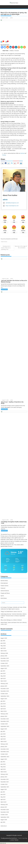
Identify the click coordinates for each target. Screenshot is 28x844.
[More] (24, 47)
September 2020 (5, 817)
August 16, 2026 (5, 519)
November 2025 (5, 660)
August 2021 (4, 789)
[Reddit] (7, 47)
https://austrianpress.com (12, 205)
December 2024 (5, 688)
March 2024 (4, 711)
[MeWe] (16, 47)
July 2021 (3, 792)
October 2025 (4, 663)
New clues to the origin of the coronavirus (21, 246)
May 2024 (3, 706)
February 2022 (4, 774)
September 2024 (5, 696)
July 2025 (3, 671)
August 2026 (4, 638)
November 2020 (5, 812)
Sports (2, 595)
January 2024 (4, 716)
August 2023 (4, 729)
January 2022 (4, 776)
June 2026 (3, 643)
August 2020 (4, 819)
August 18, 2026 (5, 278)
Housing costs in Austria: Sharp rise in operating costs (6, 247)
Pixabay (4, 155)
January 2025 (4, 686)
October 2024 (4, 693)
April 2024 (3, 708)
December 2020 (5, 809)
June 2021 (3, 794)
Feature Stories (4, 241)
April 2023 (3, 739)
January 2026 (4, 655)
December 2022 (5, 749)
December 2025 (5, 658)
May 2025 (3, 676)
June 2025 (3, 673)
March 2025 (4, 681)
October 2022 (4, 754)
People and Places (5, 593)
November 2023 (5, 721)
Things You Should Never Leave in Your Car (11, 611)
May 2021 (3, 797)
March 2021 (4, 802)
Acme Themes (14, 840)
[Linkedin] (10, 47)
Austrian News (4, 580)
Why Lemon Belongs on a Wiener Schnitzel (11, 620)
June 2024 (3, 703)
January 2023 (4, 746)
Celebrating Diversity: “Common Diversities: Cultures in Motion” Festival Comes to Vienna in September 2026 (13, 615)
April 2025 (3, 678)
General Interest (5, 590)
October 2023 (4, 724)
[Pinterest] (13, 47)
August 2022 (4, 759)
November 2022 (5, 751)
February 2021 (4, 804)
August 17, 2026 (5, 400)
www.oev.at (4, 826)
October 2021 (4, 784)
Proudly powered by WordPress (9, 838)
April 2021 (3, 799)
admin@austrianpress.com (12, 202)
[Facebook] (2, 47)
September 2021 (5, 787)
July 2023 (3, 731)
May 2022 (3, 766)
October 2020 (4, 814)
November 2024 (5, 691)
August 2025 (4, 668)
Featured (3, 588)
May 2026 (3, 645)
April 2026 (3, 648)
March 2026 (4, 650)
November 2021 (5, 781)
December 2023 (5, 718)
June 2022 (3, 764)
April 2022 (3, 769)
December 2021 (5, 779)
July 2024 (3, 701)
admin (11, 17)
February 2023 (4, 744)
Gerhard (22, 153)
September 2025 (5, 666)
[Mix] (19, 47)
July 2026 (3, 640)
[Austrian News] (2, 6)
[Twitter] (5, 47)
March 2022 (4, 771)
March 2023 (4, 741)
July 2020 (3, 822)
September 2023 (5, 726)
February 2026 (4, 653)
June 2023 (3, 734)
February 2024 (4, 713)
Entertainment (4, 583)
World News (4, 598)
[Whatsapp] (21, 47)
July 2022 (3, 761)
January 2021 (4, 807)
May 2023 (3, 736)
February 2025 (4, 683)
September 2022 (5, 756)
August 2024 (4, 698)
